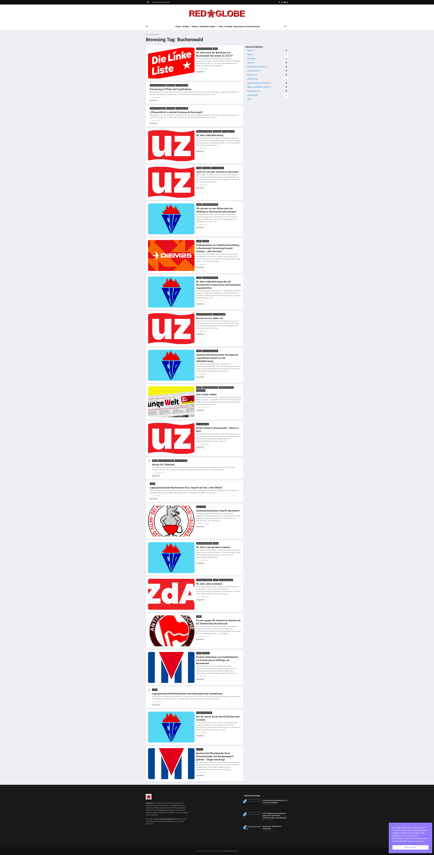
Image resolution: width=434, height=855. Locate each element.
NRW (215, 49)
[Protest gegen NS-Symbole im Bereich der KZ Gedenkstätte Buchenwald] (171, 630)
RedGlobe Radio (207, 26)
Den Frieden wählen (206, 394)
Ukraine (199, 749)
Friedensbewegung (226, 387)
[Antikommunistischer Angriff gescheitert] (171, 521)
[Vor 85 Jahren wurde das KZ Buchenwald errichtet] (171, 727)
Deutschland (252, 71)
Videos (195, 26)
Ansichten (251, 58)
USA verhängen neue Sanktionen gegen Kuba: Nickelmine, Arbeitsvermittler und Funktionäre (275, 816)
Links (220, 26)
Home (178, 26)
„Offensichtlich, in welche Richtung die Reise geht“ (176, 112)
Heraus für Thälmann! (163, 464)
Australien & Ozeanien (256, 66)
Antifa (199, 168)
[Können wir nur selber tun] (171, 328)
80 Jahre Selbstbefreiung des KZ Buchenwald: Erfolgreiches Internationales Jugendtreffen (218, 284)
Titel (249, 99)
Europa (250, 75)
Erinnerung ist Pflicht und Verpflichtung (170, 89)
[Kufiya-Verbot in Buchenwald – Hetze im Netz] (171, 438)
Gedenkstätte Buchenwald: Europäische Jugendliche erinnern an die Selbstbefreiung (217, 358)
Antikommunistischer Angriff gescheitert (218, 510)
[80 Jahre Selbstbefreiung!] (171, 145)
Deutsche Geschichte (204, 49)
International (252, 79)
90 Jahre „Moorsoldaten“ (209, 583)
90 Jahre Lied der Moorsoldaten (213, 547)
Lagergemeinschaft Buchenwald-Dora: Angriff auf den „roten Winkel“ (186, 487)
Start (147, 34)
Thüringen (170, 85)
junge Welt (201, 390)
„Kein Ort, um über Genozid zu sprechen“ (217, 172)
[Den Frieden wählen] (171, 401)
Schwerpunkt (252, 95)
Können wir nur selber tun (209, 318)
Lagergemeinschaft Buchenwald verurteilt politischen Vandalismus (187, 693)
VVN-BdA (206, 653)
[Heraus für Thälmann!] (149, 461)
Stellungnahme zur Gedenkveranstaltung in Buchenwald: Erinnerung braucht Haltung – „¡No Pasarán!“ (217, 248)
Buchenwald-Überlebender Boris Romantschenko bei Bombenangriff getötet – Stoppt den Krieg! (215, 756)
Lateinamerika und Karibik (257, 83)
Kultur (215, 543)
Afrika (249, 50)
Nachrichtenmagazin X (231, 851)
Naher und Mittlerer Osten (258, 87)
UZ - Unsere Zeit (181, 85)
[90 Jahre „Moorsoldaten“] (171, 594)
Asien (249, 62)
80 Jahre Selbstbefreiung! (209, 135)
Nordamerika (252, 91)
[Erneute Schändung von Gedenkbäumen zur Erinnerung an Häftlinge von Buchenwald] (171, 667)
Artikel (185, 26)
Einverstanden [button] (410, 847)
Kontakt (228, 26)
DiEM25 (205, 241)
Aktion (249, 54)
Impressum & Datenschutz (246, 26)
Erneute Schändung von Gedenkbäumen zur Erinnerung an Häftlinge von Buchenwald (217, 660)
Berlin (155, 461)
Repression (201, 507)
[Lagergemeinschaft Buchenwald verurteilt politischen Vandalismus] (149, 690)
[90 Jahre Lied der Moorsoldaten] (171, 557)
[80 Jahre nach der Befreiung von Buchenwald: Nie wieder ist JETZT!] (171, 63)
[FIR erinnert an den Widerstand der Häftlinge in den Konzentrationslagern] (171, 218)
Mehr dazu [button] (419, 841)
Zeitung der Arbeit (226, 580)
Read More (200, 72)
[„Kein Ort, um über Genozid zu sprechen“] (171, 182)
